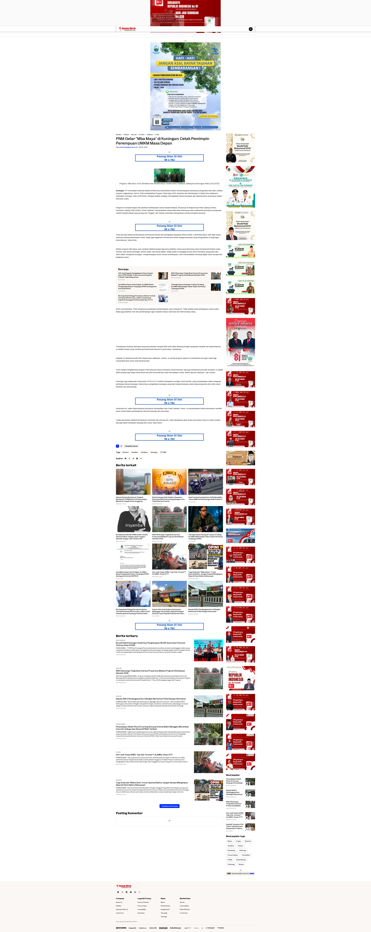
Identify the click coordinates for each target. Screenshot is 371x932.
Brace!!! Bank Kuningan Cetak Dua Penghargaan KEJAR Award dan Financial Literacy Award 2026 (150, 644)
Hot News (144, 452)
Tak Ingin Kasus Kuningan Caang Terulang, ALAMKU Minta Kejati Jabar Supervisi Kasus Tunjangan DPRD (188, 287)
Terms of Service (143, 902)
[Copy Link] (141, 458)
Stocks (182, 902)
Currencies (183, 913)
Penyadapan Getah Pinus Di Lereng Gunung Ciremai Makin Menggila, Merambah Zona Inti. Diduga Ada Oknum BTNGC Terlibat (152, 728)
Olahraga (164, 916)
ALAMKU (118, 752)
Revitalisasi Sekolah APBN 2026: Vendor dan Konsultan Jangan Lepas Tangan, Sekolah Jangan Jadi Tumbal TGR (132, 537)
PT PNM (163, 452)
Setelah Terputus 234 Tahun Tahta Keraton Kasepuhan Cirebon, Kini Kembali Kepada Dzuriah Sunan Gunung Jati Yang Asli (234, 826)
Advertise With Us (122, 909)
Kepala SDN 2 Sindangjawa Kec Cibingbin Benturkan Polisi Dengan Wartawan (204, 610)
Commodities (184, 906)
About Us (119, 902)
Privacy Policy (142, 906)
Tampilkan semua (131, 446)
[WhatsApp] (137, 458)
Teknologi (164, 913)
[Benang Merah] (127, 29)
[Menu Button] (251, 29)
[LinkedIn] (126, 892)
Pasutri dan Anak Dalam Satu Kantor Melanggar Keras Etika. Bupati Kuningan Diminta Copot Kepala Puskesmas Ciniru (168, 611)
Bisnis (163, 902)
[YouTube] (131, 892)
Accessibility (142, 909)
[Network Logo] (121, 928)
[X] (129, 458)
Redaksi (118, 906)
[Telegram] (133, 458)
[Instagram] (135, 892)
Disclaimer (141, 913)
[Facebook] (125, 458)
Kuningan (154, 452)
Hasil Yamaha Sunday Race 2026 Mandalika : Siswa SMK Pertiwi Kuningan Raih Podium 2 (205, 498)
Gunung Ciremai (121, 724)
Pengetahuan (165, 909)
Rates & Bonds (185, 909)
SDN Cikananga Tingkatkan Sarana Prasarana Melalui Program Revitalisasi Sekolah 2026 (189, 274)
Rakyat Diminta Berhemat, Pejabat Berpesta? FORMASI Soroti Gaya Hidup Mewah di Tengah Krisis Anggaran (131, 499)
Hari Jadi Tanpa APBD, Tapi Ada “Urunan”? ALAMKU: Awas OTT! (169, 573)
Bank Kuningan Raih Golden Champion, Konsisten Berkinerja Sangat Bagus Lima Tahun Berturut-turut (168, 499)
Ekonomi (125, 452)
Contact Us (120, 913)
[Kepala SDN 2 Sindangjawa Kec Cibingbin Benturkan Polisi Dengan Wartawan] (205, 594)
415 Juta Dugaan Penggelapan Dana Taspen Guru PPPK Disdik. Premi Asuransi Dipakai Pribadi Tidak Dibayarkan (135, 275)
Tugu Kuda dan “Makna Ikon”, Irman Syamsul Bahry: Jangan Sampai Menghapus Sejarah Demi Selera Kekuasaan (205, 574)
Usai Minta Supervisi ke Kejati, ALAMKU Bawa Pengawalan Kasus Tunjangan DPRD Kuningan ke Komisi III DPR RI (137, 287)
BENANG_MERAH (132, 921)
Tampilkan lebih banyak (169, 806)
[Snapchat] (139, 892)
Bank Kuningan (120, 640)
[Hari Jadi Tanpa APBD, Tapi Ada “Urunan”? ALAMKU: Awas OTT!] (169, 557)
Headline (135, 452)
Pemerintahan (165, 906)
